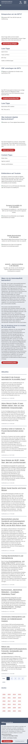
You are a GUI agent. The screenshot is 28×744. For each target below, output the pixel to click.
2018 (4, 701)
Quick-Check (4, 51)
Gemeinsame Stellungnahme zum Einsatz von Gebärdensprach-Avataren (13, 619)
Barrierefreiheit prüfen (9, 362)
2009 (9, 707)
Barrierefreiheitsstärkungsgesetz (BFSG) (11, 475)
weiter (3, 682)
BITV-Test (3, 57)
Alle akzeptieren (7, 741)
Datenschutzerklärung (6, 734)
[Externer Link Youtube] (14, 194)
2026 (4, 694)
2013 (9, 704)
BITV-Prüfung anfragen (10, 43)
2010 (4, 707)
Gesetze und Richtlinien (7, 164)
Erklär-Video (4, 158)
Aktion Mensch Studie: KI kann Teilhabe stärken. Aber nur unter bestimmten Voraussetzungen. (12, 406)
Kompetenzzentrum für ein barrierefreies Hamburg (13, 572)
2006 (4, 711)
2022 (4, 697)
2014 (4, 704)
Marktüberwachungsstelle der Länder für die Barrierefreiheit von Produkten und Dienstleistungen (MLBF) (13, 467)
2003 (19, 711)
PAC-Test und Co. (5, 109)
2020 (14, 697)
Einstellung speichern (19, 741)
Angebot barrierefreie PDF (11, 98)
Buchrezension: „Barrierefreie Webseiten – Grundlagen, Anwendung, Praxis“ (11, 592)
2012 (14, 704)
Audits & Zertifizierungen (7, 60)
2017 (9, 701)
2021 (9, 697)
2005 (9, 711)
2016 (14, 701)
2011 (19, 704)
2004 (14, 711)
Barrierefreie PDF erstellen (7, 106)
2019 (19, 697)
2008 (14, 707)
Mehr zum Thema (8, 150)
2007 (19, 707)
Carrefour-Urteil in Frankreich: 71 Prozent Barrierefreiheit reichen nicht (13, 431)
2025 (9, 694)
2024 (14, 694)
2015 (19, 701)
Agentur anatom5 (5, 161)
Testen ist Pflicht (5, 54)
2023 (19, 694)
